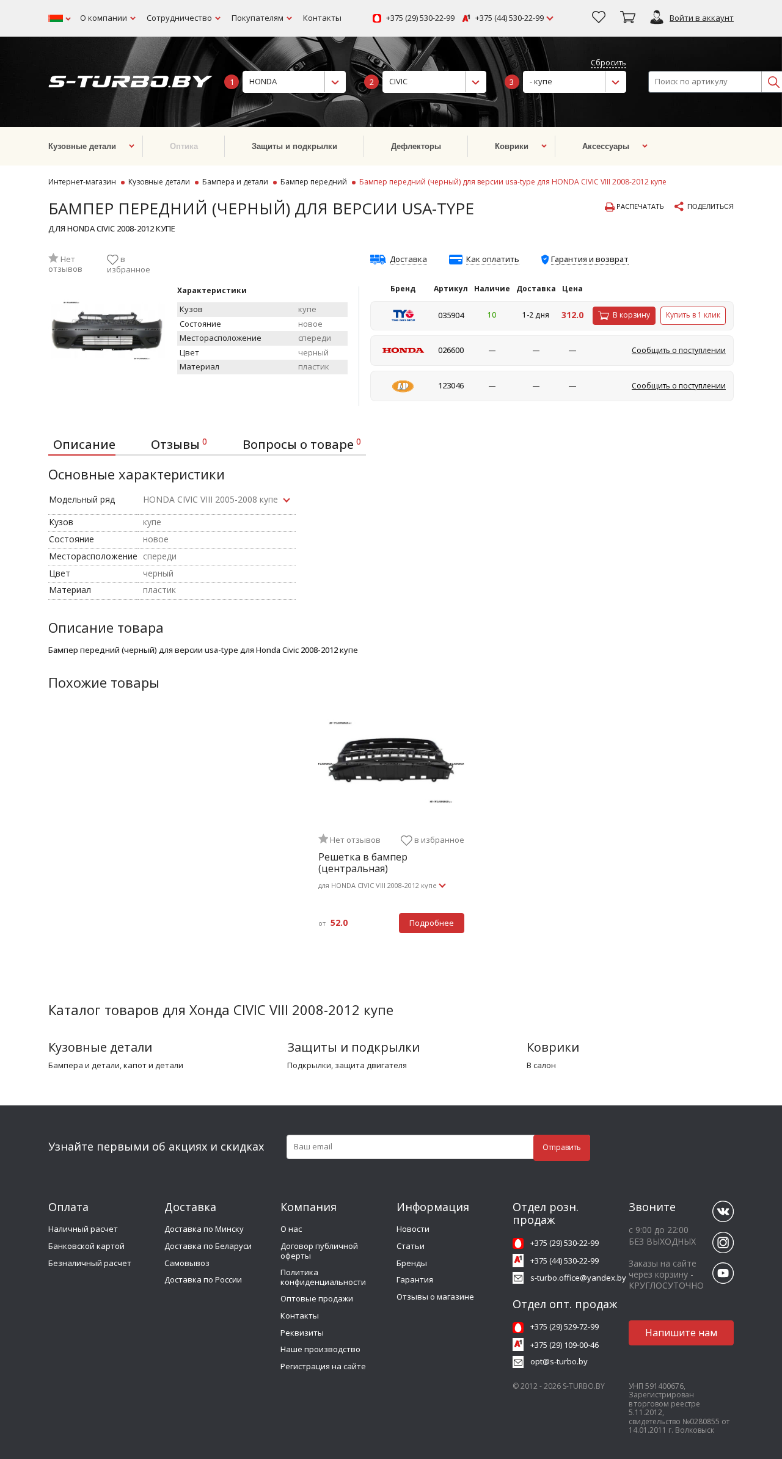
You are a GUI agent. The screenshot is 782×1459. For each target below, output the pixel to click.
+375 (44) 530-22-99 (509, 18)
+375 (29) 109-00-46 (564, 1344)
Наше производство (320, 1349)
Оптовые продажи (316, 1298)
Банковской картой (86, 1245)
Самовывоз (187, 1262)
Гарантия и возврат (590, 258)
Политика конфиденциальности (323, 1277)
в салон (541, 1066)
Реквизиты (302, 1332)
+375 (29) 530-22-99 (420, 18)
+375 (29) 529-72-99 (564, 1326)
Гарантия (414, 1279)
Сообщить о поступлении (679, 350)
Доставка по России (203, 1279)
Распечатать (639, 206)
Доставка (408, 259)
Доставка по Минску (204, 1228)
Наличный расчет (83, 1228)
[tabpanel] (391, 831)
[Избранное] (598, 18)
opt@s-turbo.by (559, 1361)
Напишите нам (681, 1332)
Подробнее (431, 922)
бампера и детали (84, 1066)
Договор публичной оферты (319, 1250)
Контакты (322, 17)
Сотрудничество (179, 17)
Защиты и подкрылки (353, 1047)
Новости (412, 1228)
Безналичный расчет (89, 1262)
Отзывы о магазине (435, 1296)
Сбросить (608, 63)
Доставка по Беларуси (208, 1245)
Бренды (411, 1262)
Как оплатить (492, 259)
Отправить (562, 1147)
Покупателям (257, 17)
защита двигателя (371, 1066)
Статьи (410, 1245)
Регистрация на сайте (323, 1366)
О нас (291, 1228)
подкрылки (309, 1066)
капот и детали (153, 1066)
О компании (103, 17)
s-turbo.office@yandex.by (578, 1277)
